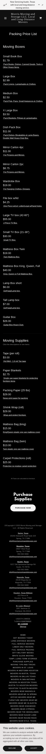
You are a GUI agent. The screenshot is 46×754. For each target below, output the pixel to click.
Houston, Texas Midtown (23, 593)
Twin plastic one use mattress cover (18, 449)
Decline (12, 748)
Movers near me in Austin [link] (23, 703)
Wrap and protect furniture (14, 415)
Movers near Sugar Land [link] (23, 715)
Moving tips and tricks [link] (23, 665)
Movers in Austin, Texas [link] (23, 673)
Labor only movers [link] (23, 647)
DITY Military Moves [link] (23, 653)
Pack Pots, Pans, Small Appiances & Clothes (23, 101)
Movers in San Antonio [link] (23, 679)
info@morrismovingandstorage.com (23, 541)
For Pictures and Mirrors (14, 155)
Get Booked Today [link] (23, 638)
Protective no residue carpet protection (19, 466)
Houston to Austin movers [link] (23, 688)
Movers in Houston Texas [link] (23, 682)
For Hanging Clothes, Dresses (16, 189)
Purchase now (23, 508)
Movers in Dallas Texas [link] (23, 676)
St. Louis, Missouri (23, 606)
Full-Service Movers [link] (23, 644)
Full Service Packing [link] (23, 650)
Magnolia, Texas (23, 577)
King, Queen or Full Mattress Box (18, 274)
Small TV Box (9, 240)
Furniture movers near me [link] (23, 700)
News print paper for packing (15, 398)
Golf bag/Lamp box (11, 291)
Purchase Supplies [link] (23, 662)
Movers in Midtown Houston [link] (23, 671)
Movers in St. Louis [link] (23, 668)
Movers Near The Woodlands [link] (23, 712)
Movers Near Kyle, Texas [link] (23, 721)
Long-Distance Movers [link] (23, 641)
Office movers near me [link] (23, 697)
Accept (33, 748)
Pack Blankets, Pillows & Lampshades (20, 118)
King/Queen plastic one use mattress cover (21, 432)
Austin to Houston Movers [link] (23, 685)
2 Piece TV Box (10, 223)
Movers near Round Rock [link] (23, 718)
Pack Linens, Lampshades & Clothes (19, 84)
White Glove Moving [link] (23, 656)
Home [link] (23, 635)
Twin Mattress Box (11, 257)
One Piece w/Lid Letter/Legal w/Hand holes (22, 206)
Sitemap (23, 627)
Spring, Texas (23, 533)
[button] (6, 18)
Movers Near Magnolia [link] (23, 691)
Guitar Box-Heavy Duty (13, 325)
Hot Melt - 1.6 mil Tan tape (14, 361)
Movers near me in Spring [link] (23, 694)
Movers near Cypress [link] (23, 709)
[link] (23, 22)
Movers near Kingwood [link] (23, 706)
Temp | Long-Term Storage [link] (23, 659)
